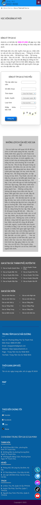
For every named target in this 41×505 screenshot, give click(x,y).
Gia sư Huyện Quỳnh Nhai (11, 268)
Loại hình (8, 103)
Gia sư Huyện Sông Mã (30, 278)
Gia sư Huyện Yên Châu (31, 275)
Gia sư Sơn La (8, 8)
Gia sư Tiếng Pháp (28, 306)
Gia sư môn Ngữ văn (28, 295)
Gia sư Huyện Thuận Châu (29, 268)
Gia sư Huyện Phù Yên (30, 272)
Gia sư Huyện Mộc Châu (11, 275)
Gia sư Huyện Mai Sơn (10, 278)
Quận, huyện (9, 98)
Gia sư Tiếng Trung (8, 309)
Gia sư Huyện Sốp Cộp (10, 281)
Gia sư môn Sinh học (8, 299)
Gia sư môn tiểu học (28, 299)
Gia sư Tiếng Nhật (7, 306)
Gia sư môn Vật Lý (8, 302)
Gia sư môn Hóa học (8, 295)
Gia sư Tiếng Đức (27, 309)
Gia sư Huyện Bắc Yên (10, 272)
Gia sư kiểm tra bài (8, 313)
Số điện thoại (10, 89)
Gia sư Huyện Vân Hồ (30, 281)
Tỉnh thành (9, 93)
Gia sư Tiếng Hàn (27, 302)
